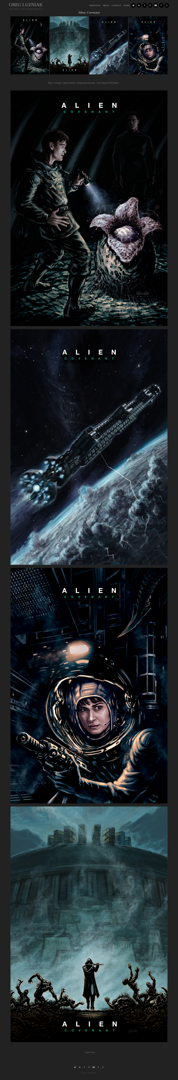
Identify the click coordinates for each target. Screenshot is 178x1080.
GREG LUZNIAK (26, 4)
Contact (116, 5)
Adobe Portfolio (92, 1073)
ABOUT (106, 5)
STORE (126, 5)
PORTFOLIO (94, 5)
